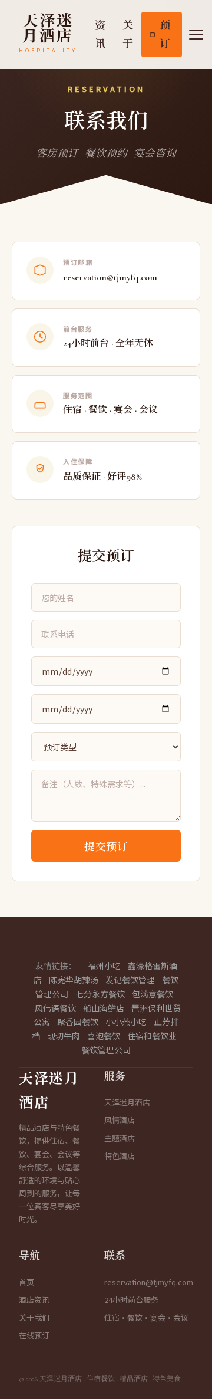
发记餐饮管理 (130, 980)
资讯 (100, 34)
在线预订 (34, 1335)
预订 (165, 34)
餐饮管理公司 (106, 1050)
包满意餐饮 (152, 994)
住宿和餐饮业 (152, 1036)
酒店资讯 (34, 1299)
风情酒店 (119, 1119)
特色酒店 (119, 1155)
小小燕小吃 (126, 1021)
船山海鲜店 (103, 1008)
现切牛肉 (63, 1036)
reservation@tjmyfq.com (148, 1282)
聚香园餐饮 (77, 1021)
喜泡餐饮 (103, 1036)
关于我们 (34, 1317)
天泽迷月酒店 (127, 1102)
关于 (128, 34)
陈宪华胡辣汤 (73, 980)
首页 (26, 1282)
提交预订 (106, 846)
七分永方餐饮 (100, 994)
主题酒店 (119, 1138)
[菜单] (196, 35)
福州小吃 (104, 965)
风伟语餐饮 (55, 1008)
